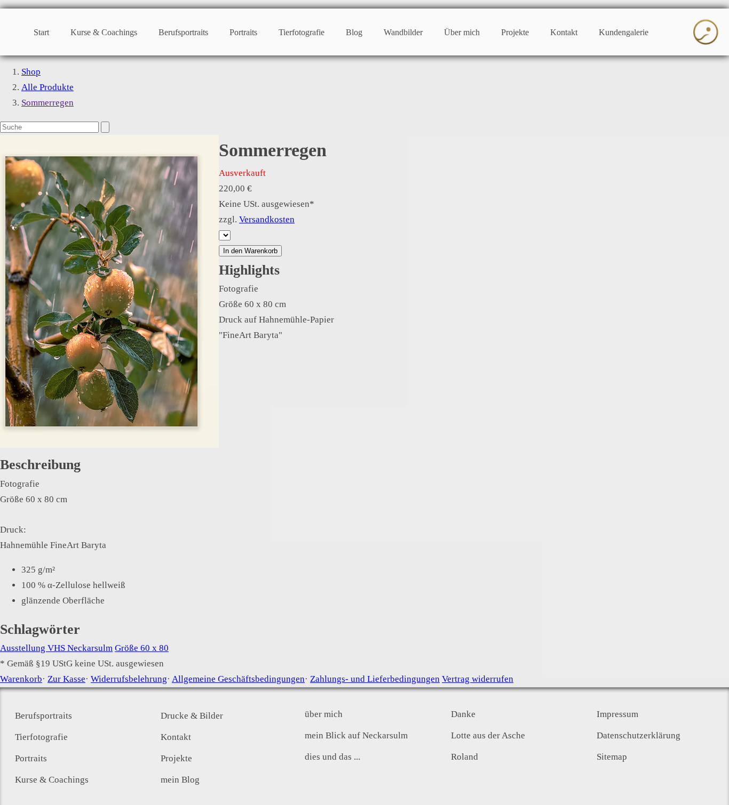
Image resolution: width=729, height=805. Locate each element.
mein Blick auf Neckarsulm (356, 735)
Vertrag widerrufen (477, 679)
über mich (324, 714)
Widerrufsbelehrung (129, 679)
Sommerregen (47, 103)
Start (41, 32)
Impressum (617, 714)
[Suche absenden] (105, 127)
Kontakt (563, 32)
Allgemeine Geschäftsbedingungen (238, 679)
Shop (31, 72)
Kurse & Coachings (103, 32)
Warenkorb (21, 679)
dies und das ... (332, 757)
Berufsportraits (183, 32)
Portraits (243, 32)
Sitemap (612, 757)
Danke (463, 714)
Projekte (515, 32)
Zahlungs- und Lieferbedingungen (375, 679)
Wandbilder (403, 32)
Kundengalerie (623, 32)
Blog (354, 32)
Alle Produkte (47, 87)
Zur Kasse (66, 679)
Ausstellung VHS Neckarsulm (56, 648)
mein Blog (180, 780)
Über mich (462, 32)
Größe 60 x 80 (142, 648)
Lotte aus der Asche (488, 735)
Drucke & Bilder (192, 716)
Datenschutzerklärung (638, 735)
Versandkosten (267, 219)
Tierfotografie (301, 32)
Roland (464, 757)
